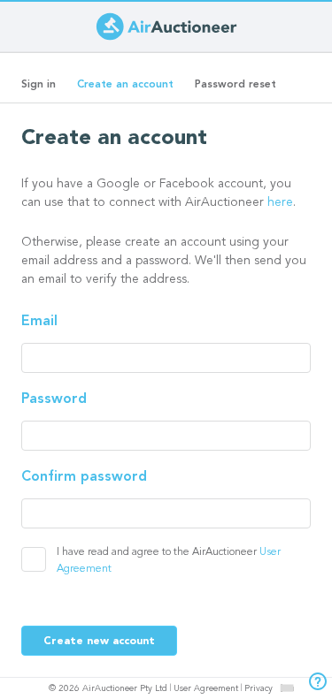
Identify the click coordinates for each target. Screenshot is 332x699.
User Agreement (206, 689)
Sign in (38, 85)
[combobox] (287, 688)
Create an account (130, 91)
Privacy (258, 689)
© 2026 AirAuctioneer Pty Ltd (108, 689)
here (280, 203)
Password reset (235, 85)
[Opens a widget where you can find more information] (313, 683)
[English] (286, 687)
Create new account (99, 641)
